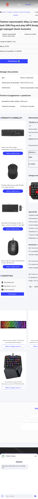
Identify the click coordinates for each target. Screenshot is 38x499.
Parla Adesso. (13, 61)
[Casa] (7, 4)
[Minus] (35, 456)
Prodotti (28, 5)
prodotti (9, 12)
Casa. (19, 5)
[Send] (35, 496)
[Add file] (2, 496)
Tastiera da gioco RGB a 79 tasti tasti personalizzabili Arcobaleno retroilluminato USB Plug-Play (13, 341)
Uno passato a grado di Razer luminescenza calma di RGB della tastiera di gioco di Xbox (13, 383)
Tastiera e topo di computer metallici (21, 13)
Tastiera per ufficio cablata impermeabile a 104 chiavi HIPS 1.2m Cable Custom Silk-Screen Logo (12, 149)
